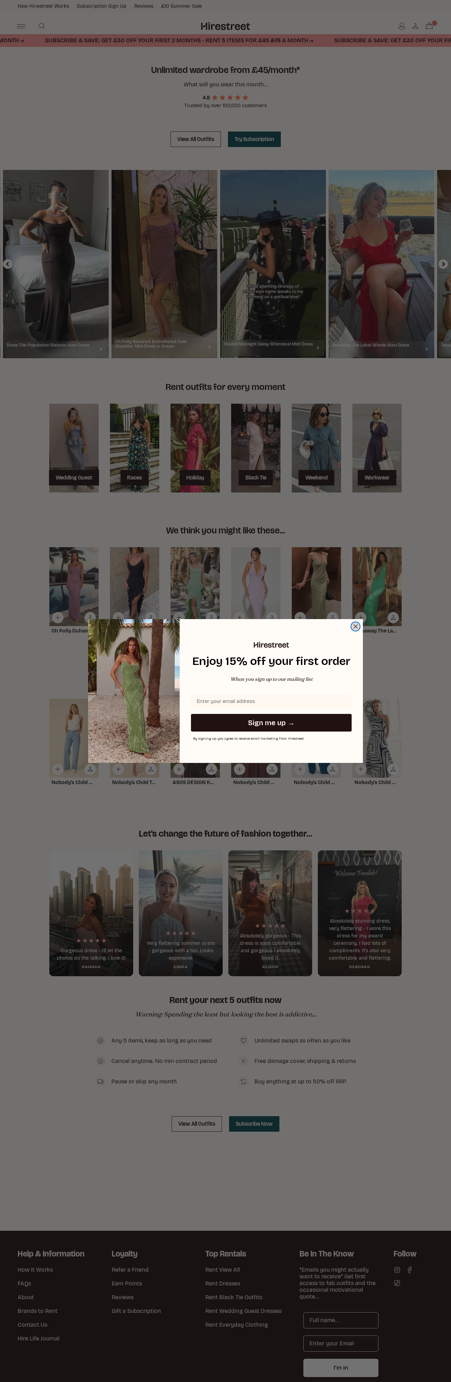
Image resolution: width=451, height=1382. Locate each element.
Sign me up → (271, 722)
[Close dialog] (355, 626)
